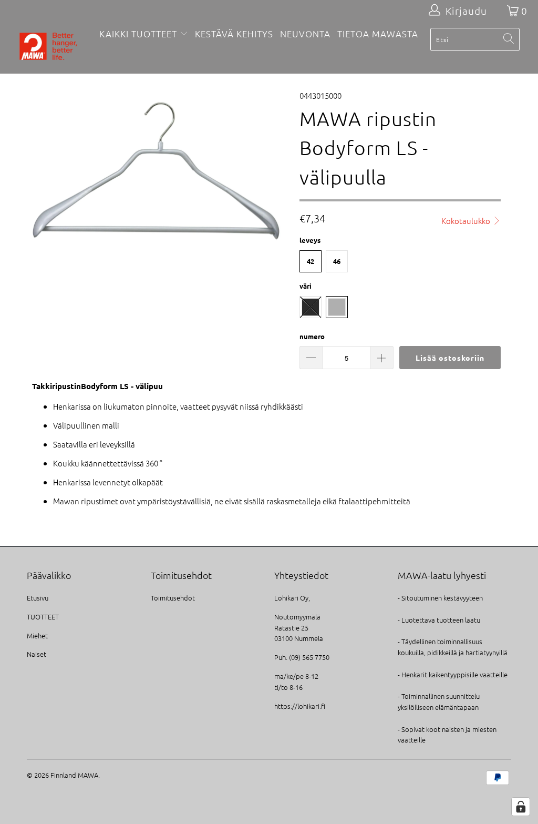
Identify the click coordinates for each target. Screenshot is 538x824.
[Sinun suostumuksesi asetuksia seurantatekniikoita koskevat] (521, 807)
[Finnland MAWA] (48, 47)
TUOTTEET (43, 617)
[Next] (275, 167)
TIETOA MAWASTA (377, 33)
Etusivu (37, 598)
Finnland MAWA (74, 775)
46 (336, 261)
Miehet (37, 635)
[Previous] (40, 167)
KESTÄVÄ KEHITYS (234, 33)
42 (310, 261)
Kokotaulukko (466, 220)
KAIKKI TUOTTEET (138, 33)
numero (312, 336)
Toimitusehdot (173, 598)
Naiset (36, 654)
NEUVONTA (305, 33)
